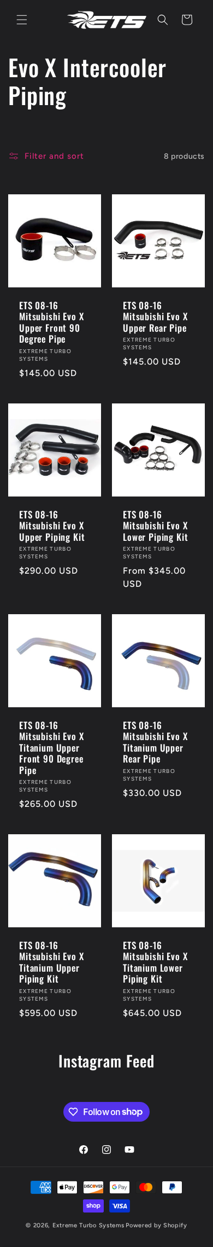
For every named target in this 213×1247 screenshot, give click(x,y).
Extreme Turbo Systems (88, 1225)
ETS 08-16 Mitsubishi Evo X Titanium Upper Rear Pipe (155, 742)
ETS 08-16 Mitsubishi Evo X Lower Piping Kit (155, 525)
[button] (22, 20)
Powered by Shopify (156, 1225)
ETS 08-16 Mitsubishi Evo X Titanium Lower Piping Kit (155, 962)
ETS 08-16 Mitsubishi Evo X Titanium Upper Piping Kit (51, 962)
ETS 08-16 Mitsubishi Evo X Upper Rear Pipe (155, 316)
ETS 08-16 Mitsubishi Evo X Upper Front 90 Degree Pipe (51, 322)
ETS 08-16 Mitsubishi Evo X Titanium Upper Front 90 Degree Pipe (51, 748)
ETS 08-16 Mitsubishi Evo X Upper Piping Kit (52, 525)
